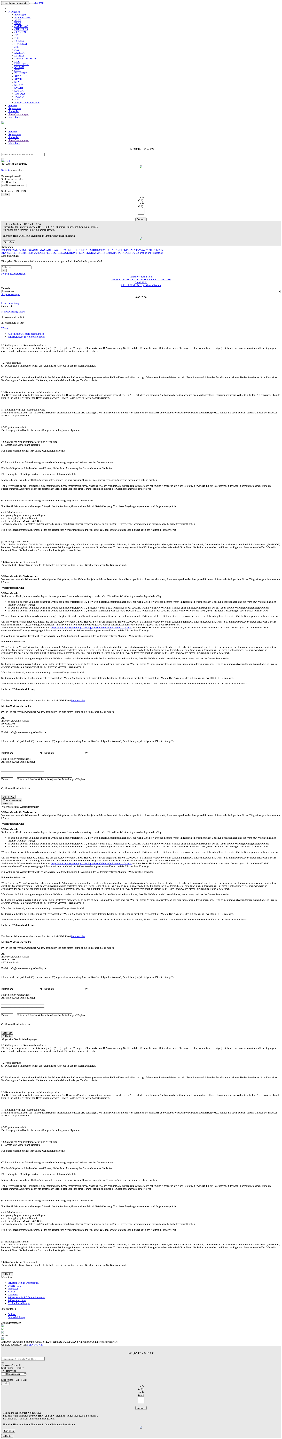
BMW (17, 23)
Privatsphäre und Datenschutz (23, 1282)
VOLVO (19, 96)
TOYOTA (19, 93)
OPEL (17, 70)
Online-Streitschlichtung (16, 1316)
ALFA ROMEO (22, 17)
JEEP (17, 46)
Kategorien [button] (14, 11)
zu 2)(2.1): (141, 199)
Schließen (9, 242)
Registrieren (14, 108)
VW (16, 99)
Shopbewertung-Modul (13, 311)
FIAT (17, 35)
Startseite (40, 2)
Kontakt (12, 105)
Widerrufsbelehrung (12, 800)
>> (4, 270)
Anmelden (13, 111)
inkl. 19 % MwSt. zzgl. (133, 285)
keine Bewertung (10, 303)
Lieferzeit (13, 1294)
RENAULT (20, 76)
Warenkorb (14, 117)
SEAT (17, 82)
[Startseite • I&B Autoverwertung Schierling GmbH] (2, 123)
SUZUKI (19, 90)
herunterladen (78, 700)
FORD (18, 38)
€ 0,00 (7, 161)
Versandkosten (153, 285)
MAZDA (19, 55)
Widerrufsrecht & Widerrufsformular (26, 1297)
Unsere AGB (8, 797)
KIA (16, 49)
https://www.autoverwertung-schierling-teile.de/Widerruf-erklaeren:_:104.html (91, 627)
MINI (17, 61)
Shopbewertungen (10, 294)
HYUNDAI (20, 44)
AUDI (17, 20)
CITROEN (20, 32)
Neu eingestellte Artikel (13, 273)
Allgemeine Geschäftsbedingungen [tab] (26, 333)
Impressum (13, 1288)
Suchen (141, 219)
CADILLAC (21, 26)
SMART (18, 87)
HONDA (19, 41)
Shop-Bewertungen (18, 114)
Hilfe (5, 194)
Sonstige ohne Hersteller (26, 102)
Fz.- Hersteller (8, 182)
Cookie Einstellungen (19, 1303)
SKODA (19, 85)
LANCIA (19, 52)
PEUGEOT (20, 73)
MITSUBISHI (21, 64)
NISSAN (19, 67)
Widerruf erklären (17, 1300)
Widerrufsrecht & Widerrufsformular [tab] (26, 336)
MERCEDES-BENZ (25, 58)
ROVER (19, 79)
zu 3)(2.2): (141, 205)
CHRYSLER (21, 29)
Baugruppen (20, 14)
